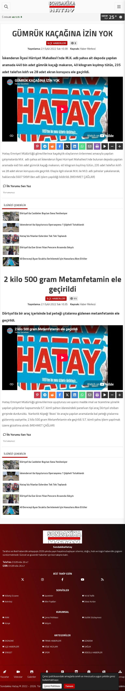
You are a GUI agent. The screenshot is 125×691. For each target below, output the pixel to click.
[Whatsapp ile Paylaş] (82, 146)
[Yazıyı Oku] (104, 146)
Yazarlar (4, 677)
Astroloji (8, 601)
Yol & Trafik (89, 595)
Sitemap (120, 677)
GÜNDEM (88, 640)
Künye (7, 623)
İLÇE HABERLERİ (12, 646)
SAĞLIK (87, 646)
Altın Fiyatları (50, 601)
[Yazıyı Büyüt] (119, 146)
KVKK (7, 617)
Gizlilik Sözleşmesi (92, 617)
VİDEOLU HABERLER (93, 652)
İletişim (47, 623)
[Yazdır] (97, 146)
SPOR (47, 652)
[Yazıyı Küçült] (112, 146)
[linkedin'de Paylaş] (74, 146)
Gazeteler (48, 595)
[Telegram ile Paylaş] (45, 146)
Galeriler (31, 677)
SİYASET (8, 652)
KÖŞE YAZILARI (51, 646)
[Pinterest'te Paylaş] (37, 146)
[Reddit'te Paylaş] (52, 146)
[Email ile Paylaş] (89, 146)
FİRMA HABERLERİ (52, 640)
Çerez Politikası (51, 617)
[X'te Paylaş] (67, 146)
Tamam (69, 686)
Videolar (18, 677)
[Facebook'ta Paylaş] (59, 146)
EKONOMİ (9, 640)
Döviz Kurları (90, 601)
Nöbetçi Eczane (12, 595)
